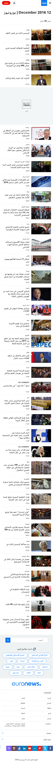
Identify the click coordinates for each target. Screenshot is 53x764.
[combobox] (26, 640)
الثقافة (23, 713)
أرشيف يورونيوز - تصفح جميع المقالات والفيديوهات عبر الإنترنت (14, 724)
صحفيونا (48, 723)
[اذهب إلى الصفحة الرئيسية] (44, 3)
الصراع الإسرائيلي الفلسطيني (15, 655)
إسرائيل (44, 667)
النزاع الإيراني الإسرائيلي (39, 655)
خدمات (48, 733)
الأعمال (49, 703)
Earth (23, 703)
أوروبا (49, 698)
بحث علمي (15, 673)
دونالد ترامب (31, 667)
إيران (11, 661)
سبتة (18, 667)
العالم (23, 698)
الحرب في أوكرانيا (37, 661)
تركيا (39, 673)
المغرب (28, 673)
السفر (49, 713)
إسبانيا (22, 661)
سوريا (7, 667)
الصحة (23, 708)
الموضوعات (47, 692)
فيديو (49, 718)
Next (49, 708)
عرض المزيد (47, 739)
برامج (23, 718)
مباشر (6, 3)
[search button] (7, 640)
